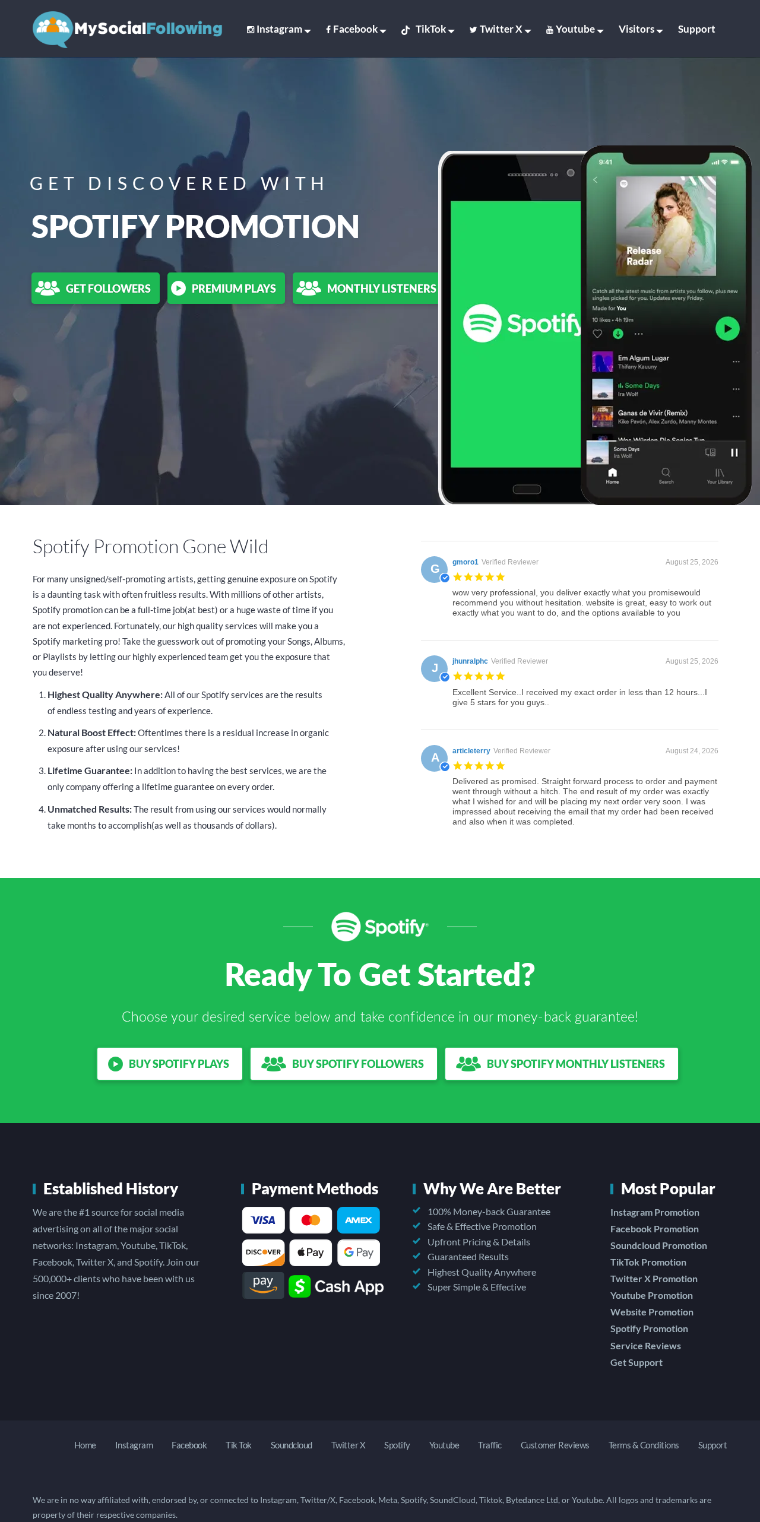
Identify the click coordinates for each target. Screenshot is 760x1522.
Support (696, 29)
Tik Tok (239, 1444)
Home (85, 1444)
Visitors (636, 29)
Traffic (490, 1444)
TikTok (431, 29)
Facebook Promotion (654, 1228)
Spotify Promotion (649, 1328)
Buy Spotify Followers (358, 1063)
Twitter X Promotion (654, 1278)
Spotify (397, 1444)
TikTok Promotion (648, 1261)
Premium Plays (234, 288)
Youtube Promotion (651, 1295)
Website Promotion (652, 1311)
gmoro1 (465, 562)
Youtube (575, 29)
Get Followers (108, 288)
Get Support (636, 1362)
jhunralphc (470, 661)
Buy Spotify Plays (179, 1063)
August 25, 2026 (692, 562)
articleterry (471, 751)
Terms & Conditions (644, 1444)
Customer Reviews (555, 1444)
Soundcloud (291, 1444)
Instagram (279, 29)
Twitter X (501, 29)
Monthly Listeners (381, 288)
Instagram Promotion (654, 1211)
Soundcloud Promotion (658, 1245)
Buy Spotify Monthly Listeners (576, 1063)
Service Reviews (645, 1345)
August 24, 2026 (692, 751)
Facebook (355, 29)
